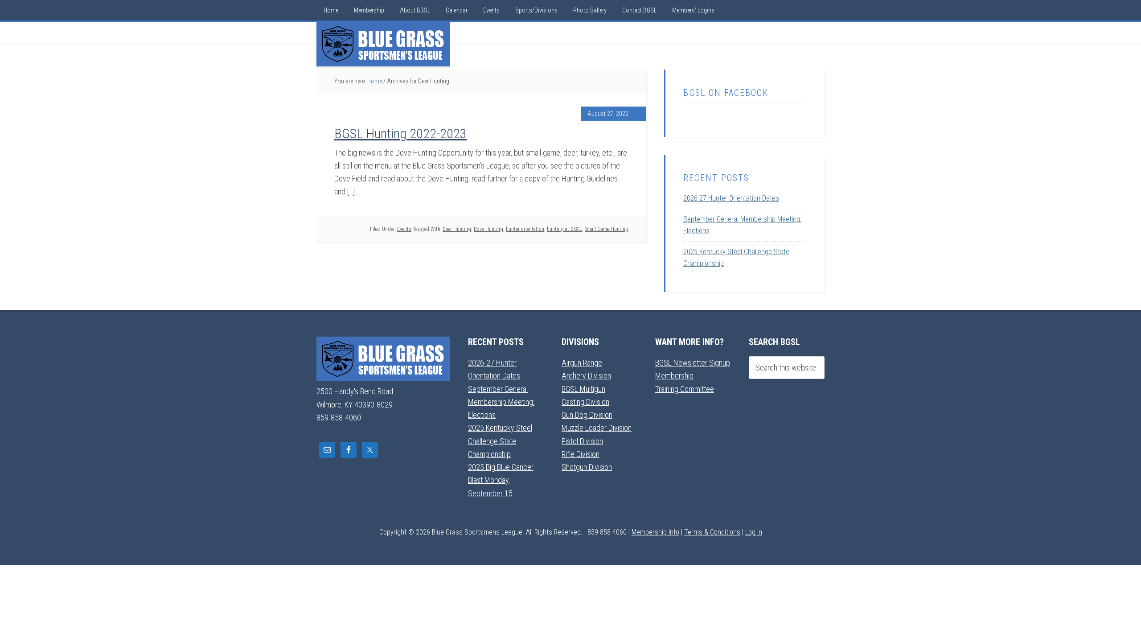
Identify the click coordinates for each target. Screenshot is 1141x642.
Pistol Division (582, 441)
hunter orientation (525, 229)
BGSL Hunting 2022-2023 (400, 133)
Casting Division (585, 402)
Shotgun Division (587, 467)
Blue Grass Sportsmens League (383, 44)
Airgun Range (582, 362)
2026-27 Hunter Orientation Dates (731, 198)
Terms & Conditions (712, 532)
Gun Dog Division (587, 415)
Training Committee (684, 389)
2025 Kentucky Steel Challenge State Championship (500, 441)
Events (404, 229)
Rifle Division (580, 454)
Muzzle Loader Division (597, 427)
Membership (674, 375)
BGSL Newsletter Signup (692, 362)
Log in (753, 532)
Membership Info (655, 532)
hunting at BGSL (564, 229)
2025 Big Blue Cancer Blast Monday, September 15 (501, 480)
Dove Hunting (488, 229)
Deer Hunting (457, 229)
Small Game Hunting (606, 229)
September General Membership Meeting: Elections (501, 402)
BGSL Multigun (583, 389)
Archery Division (586, 375)
